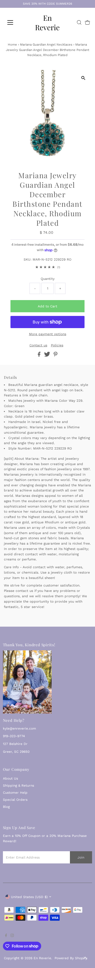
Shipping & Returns (18, 785)
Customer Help (15, 792)
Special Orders (15, 800)
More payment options (47, 334)
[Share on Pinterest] (55, 355)
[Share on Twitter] (47, 355)
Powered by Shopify (71, 958)
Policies (57, 345)
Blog (6, 807)
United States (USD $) (29, 897)
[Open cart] (87, 22)
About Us (10, 778)
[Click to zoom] (83, 77)
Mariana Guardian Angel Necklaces (46, 44)
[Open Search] (79, 22)
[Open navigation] (14, 22)
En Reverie (47, 22)
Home (12, 44)
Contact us (38, 345)
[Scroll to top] (85, 958)
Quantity (48, 279)
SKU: (27, 259)
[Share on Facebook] (40, 355)
